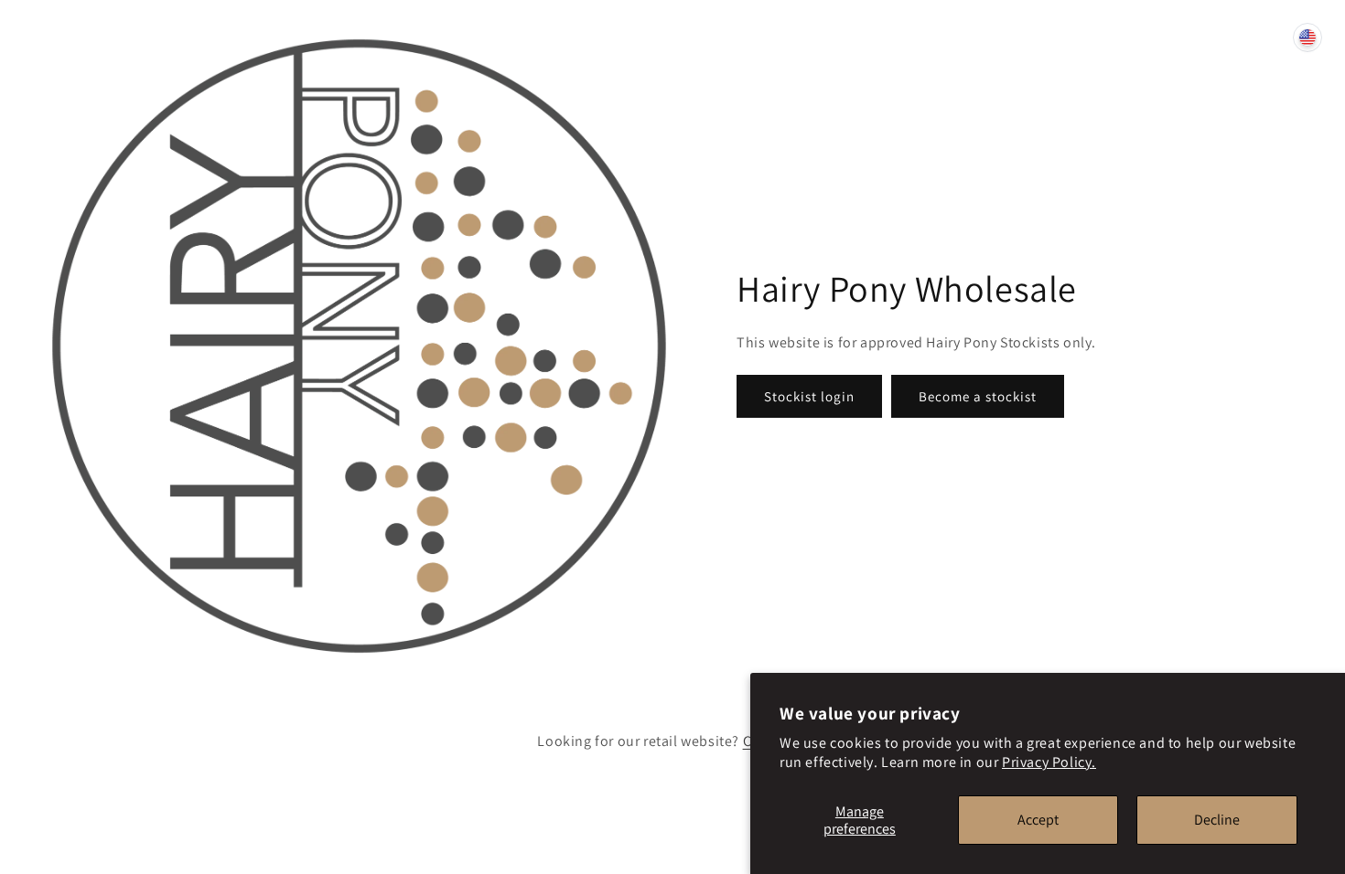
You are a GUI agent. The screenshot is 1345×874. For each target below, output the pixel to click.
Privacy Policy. (1049, 762)
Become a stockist (978, 396)
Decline (1217, 819)
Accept (1038, 819)
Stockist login (809, 396)
